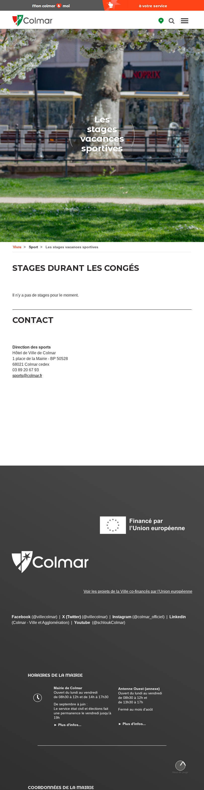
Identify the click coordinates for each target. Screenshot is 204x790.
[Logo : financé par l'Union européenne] (145, 525)
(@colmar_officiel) (138, 617)
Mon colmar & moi (51, 6)
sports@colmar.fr (27, 375)
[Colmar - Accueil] (32, 17)
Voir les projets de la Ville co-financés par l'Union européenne (138, 591)
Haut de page (180, 772)
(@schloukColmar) (99, 622)
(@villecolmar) (34, 617)
